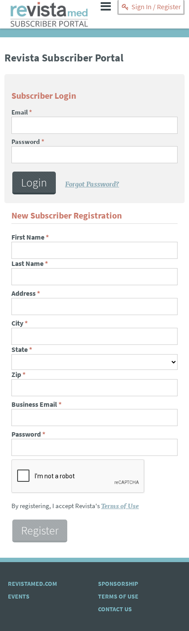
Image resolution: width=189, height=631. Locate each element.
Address (25, 293)
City (19, 323)
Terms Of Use (118, 596)
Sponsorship (118, 584)
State (21, 349)
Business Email (36, 404)
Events (18, 596)
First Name (30, 237)
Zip (18, 374)
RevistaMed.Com (32, 584)
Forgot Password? (92, 183)
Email (21, 112)
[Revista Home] (49, 10)
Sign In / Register (155, 6)
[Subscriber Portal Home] (49, 24)
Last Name (29, 263)
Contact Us (115, 609)
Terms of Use (120, 505)
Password (27, 141)
